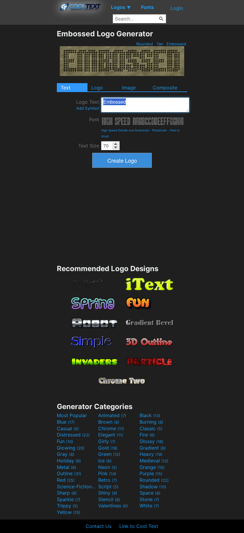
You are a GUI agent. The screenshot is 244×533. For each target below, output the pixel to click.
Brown (108, 422)
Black (150, 415)
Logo (97, 88)
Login (177, 8)
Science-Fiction (77, 487)
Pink (107, 473)
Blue (66, 422)
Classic (151, 428)
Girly (106, 441)
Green (109, 454)
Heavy (151, 454)
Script (108, 487)
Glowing (71, 448)
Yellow (68, 512)
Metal (66, 467)
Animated (112, 415)
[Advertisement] (28, 118)
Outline (69, 473)
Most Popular (72, 415)
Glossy (151, 441)
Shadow (153, 487)
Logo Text (87, 105)
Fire (147, 435)
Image (129, 88)
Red (66, 480)
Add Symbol (87, 108)
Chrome (111, 428)
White (149, 506)
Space (150, 493)
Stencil (109, 499)
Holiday (69, 461)
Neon (107, 467)
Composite (165, 88)
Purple (151, 473)
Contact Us (98, 526)
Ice (105, 461)
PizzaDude (159, 130)
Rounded (144, 43)
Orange (152, 467)
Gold (108, 448)
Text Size (88, 146)
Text (66, 88)
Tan (159, 43)
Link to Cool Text (138, 526)
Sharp (67, 493)
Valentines (113, 506)
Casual (68, 428)
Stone (149, 499)
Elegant (110, 435)
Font (94, 119)
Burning (151, 422)
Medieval (154, 461)
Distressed (73, 435)
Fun (65, 441)
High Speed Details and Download (125, 130)
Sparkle (68, 499)
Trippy (67, 506)
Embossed (176, 43)
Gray (65, 454)
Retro (107, 480)
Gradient (153, 448)
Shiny (107, 493)
